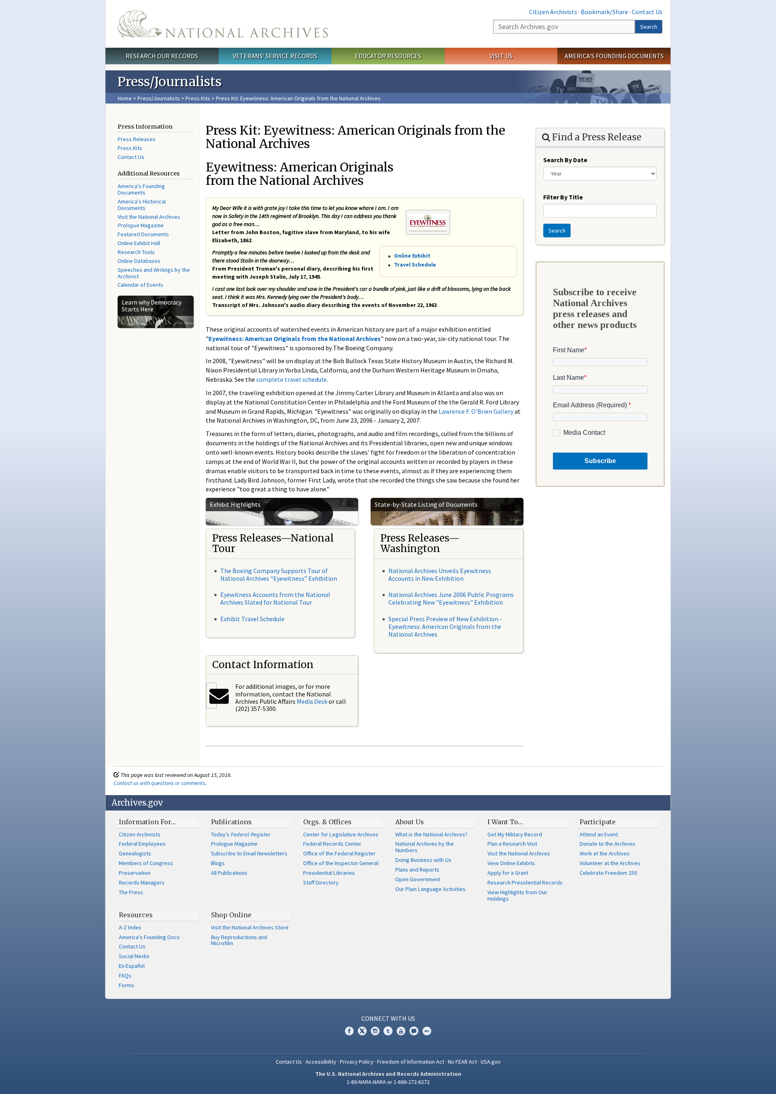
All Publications (229, 872)
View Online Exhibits (511, 863)
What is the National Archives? (431, 834)
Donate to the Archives (607, 843)
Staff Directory (321, 882)
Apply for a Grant (507, 872)
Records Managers (141, 882)
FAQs (125, 975)
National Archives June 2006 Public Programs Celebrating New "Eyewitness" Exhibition (451, 598)
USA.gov (491, 1061)
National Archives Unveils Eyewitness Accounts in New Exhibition (439, 574)
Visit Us (500, 56)
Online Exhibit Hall (139, 243)
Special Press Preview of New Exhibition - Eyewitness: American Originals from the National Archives (445, 626)
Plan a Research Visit (512, 843)
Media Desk (312, 701)
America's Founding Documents (614, 56)
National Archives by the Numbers (424, 847)
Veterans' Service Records (275, 56)
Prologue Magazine (234, 843)
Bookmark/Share (604, 12)
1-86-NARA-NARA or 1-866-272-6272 (388, 1082)
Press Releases (137, 139)
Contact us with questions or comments (159, 783)
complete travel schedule (291, 379)
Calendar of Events (140, 284)
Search (648, 26)
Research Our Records (162, 56)
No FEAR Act (462, 1061)
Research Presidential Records (525, 882)
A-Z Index (130, 927)
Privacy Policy (356, 1061)
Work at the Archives (605, 853)
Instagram (375, 1031)
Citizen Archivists (553, 12)
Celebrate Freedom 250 (608, 872)
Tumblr (388, 1031)
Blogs (218, 863)
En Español (132, 965)
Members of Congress (146, 863)
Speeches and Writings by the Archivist (154, 273)
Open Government (417, 879)
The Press (131, 892)
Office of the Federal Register (339, 853)
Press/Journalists (158, 98)
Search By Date (565, 160)
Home (125, 98)
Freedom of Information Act (410, 1061)
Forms (126, 985)
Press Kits (198, 98)
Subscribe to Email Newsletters (249, 853)
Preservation (134, 872)
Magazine (141, 225)
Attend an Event (599, 834)
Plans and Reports (417, 869)
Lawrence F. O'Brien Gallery (476, 411)
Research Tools (136, 252)
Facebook (349, 1031)
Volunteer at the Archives (610, 863)
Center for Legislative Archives (340, 834)
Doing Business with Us (423, 859)
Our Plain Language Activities (430, 889)
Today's (240, 834)
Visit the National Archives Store (250, 927)
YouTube (401, 1031)
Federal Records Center (332, 843)
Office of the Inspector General (340, 863)
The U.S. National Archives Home (223, 24)
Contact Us (647, 12)
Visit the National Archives (149, 216)
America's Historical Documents (142, 205)
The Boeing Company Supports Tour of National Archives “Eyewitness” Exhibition (278, 574)
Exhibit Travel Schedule (252, 619)
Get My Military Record (514, 834)
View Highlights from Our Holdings (517, 895)
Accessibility (321, 1061)
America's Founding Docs (149, 937)
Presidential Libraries (329, 872)
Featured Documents (143, 234)
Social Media (134, 956)
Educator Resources (388, 56)
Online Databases (139, 261)
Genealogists (135, 853)
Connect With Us (388, 1018)
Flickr (427, 1031)
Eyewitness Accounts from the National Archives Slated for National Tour (275, 598)
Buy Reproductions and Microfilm (239, 940)
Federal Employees (142, 843)
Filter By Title (563, 197)
